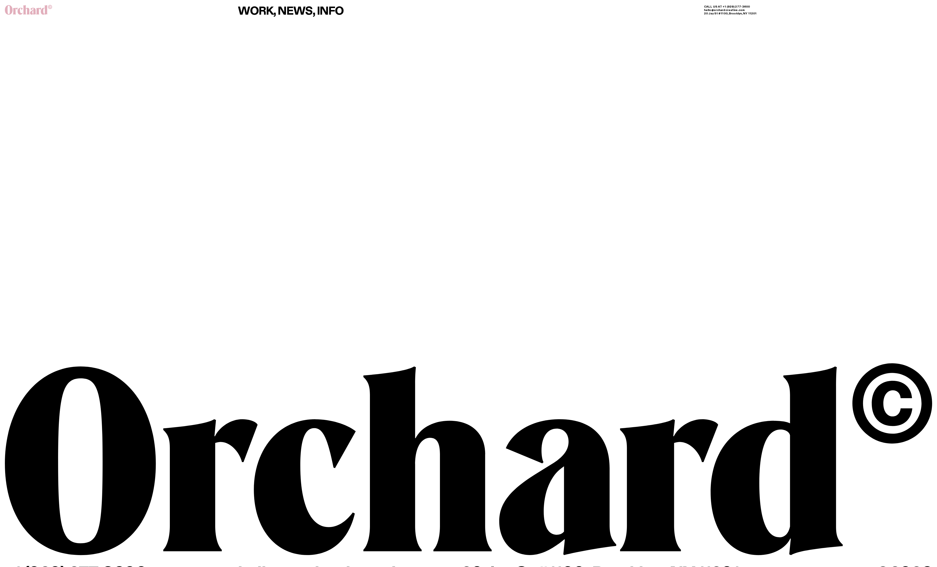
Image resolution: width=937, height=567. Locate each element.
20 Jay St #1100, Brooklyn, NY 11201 (730, 13)
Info (330, 10)
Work (255, 10)
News (295, 10)
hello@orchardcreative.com (724, 10)
